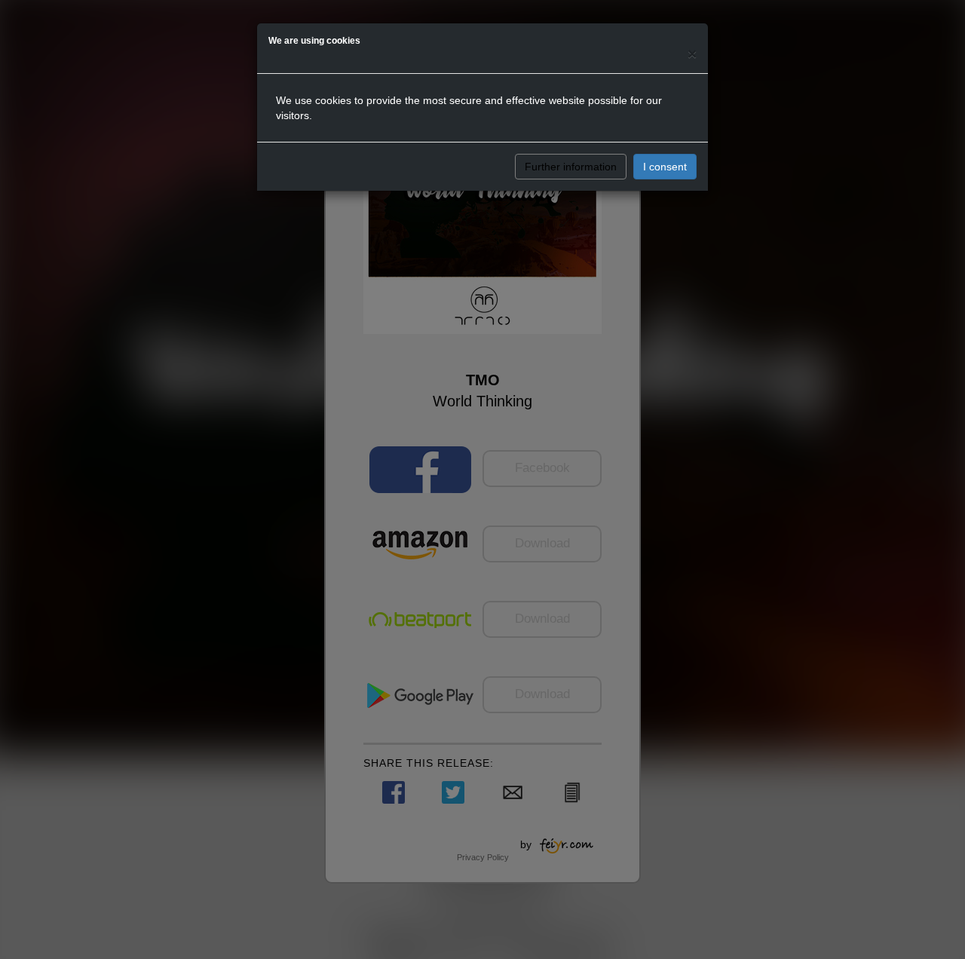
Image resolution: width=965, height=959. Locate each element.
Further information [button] (571, 167)
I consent (665, 167)
